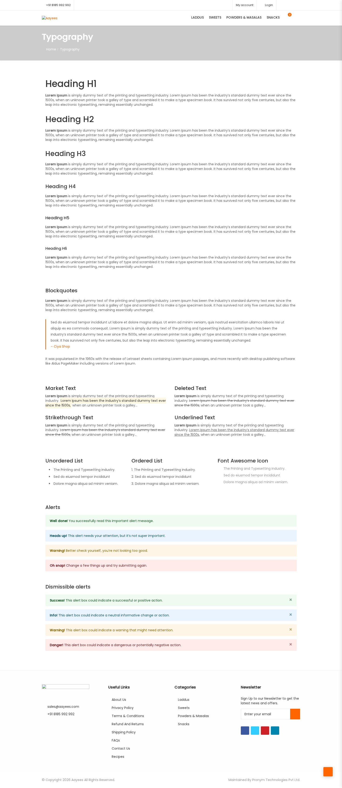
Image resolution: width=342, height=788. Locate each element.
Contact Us (121, 748)
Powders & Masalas (244, 17)
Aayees (77, 780)
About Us (119, 699)
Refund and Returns (128, 724)
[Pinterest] (265, 730)
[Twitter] (255, 730)
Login (268, 5)
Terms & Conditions (128, 716)
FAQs (116, 740)
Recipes (118, 756)
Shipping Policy (124, 732)
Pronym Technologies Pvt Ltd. (276, 780)
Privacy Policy (123, 707)
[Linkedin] (275, 730)
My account (244, 5)
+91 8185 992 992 (58, 5)
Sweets (215, 17)
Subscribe (295, 714)
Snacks (273, 17)
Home (51, 49)
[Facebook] (245, 730)
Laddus (197, 17)
